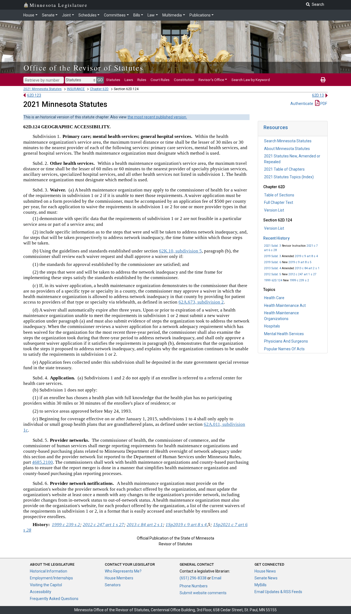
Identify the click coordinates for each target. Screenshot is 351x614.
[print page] (323, 80)
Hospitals (272, 326)
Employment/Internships (51, 578)
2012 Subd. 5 (272, 274)
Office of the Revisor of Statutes (83, 67)
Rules (141, 79)
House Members (119, 578)
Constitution (184, 79)
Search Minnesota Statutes (288, 141)
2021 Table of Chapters (284, 169)
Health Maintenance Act (285, 305)
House (28, 15)
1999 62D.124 (273, 280)
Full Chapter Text (278, 202)
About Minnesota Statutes (287, 148)
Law (151, 15)
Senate (48, 15)
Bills (136, 15)
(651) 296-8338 (193, 578)
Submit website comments (203, 593)
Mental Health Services (284, 334)
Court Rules (160, 79)
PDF (323, 103)
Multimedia (172, 15)
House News (265, 571)
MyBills (260, 585)
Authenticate (301, 103)
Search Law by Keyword (250, 79)
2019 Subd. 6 (272, 262)
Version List (274, 210)
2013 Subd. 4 (272, 268)
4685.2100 (42, 462)
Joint (66, 15)
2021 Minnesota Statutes (42, 89)
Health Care (274, 298)
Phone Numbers (194, 586)
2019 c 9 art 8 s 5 (300, 262)
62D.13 (318, 95)
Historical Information (48, 571)
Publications (200, 15)
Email (216, 578)
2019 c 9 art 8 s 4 (306, 256)
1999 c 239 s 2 (299, 280)
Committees (115, 15)
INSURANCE (76, 89)
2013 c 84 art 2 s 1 (307, 268)
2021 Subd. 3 (272, 246)
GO (100, 79)
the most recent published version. (157, 117)
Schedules (87, 15)
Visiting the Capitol (46, 585)
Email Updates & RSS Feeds (278, 592)
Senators (113, 585)
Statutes (113, 79)
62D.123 (34, 95)
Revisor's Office (211, 79)
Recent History (276, 238)
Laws (128, 79)
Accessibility (40, 592)
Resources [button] (276, 127)
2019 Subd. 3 (272, 256)
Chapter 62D (99, 89)
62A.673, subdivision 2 (201, 302)
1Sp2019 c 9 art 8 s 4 (186, 524)
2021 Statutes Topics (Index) (289, 177)
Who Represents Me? (123, 571)
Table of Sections (279, 195)
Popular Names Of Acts (284, 349)
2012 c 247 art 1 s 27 (302, 274)
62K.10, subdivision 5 (180, 251)
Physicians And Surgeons (286, 341)
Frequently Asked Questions (54, 598)
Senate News (266, 578)
